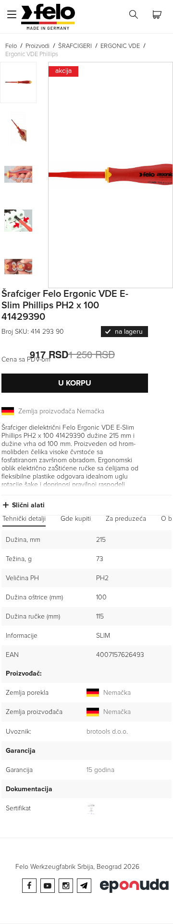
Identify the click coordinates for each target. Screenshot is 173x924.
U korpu (74, 383)
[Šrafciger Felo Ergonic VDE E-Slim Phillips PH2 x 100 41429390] (110, 175)
